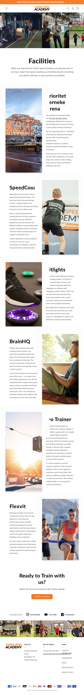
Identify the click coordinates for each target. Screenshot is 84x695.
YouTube (53, 615)
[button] (6, 8)
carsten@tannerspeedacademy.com (57, 654)
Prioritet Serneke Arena (58, 118)
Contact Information (67, 652)
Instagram (35, 615)
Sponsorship (67, 658)
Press (64, 663)
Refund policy (67, 667)
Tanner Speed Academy (38, 690)
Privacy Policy (68, 672)
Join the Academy (42, 596)
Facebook (69, 615)
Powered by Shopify (51, 690)
